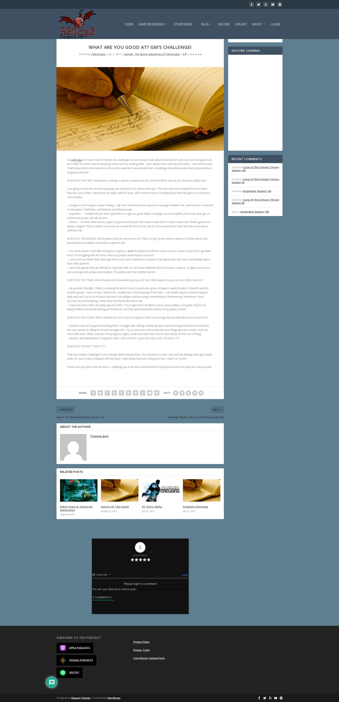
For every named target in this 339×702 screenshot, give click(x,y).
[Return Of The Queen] (119, 490)
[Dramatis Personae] (201, 490)
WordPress (114, 698)
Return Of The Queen (115, 506)
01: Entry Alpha (152, 506)
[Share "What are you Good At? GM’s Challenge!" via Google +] (107, 392)
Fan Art (241, 24)
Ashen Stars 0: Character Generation (76, 508)
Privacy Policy (141, 642)
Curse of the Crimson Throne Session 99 (255, 181)
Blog (205, 24)
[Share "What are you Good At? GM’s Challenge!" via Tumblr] (114, 392)
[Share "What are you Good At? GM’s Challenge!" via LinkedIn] (128, 392)
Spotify (74, 672)
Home (129, 24)
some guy (76, 160)
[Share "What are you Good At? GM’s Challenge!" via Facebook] (93, 392)
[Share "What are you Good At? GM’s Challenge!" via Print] (156, 392)
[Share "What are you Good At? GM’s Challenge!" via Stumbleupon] (142, 392)
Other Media (183, 24)
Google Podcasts (81, 660)
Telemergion (98, 54)
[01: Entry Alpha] (160, 490)
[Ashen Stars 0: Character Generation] (78, 490)
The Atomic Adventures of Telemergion (157, 54)
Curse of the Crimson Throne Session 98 (255, 201)
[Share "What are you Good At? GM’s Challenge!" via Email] (149, 392)
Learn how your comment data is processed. (163, 589)
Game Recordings (151, 24)
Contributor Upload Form (149, 658)
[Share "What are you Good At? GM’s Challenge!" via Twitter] (100, 392)
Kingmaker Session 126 (257, 191)
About (257, 24)
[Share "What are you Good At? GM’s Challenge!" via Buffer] (135, 392)
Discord (224, 24)
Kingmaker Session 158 (254, 211)
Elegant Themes (80, 698)
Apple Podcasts (79, 647)
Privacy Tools (141, 650)
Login (275, 24)
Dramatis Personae (195, 506)
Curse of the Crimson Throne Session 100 (255, 169)
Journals (128, 54)
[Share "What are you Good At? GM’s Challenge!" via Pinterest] (121, 392)
